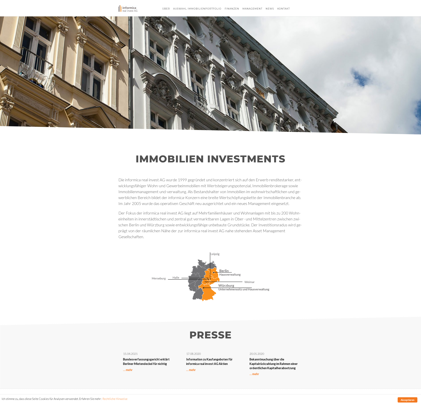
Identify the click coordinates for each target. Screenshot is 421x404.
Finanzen (232, 8)
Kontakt (283, 8)
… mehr (128, 370)
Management (252, 8)
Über (166, 8)
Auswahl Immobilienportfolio (197, 8)
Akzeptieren (407, 399)
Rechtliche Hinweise (114, 399)
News (270, 8)
